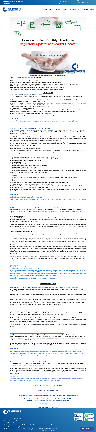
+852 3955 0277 (17, 418)
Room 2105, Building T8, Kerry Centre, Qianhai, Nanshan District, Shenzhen (36, 429)
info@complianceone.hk (14, 423)
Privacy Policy (52, 430)
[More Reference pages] (75, 9)
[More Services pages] (60, 9)
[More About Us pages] (53, 9)
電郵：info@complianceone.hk (82, 2)
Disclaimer (44, 430)
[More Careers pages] (67, 9)
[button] (86, 419)
